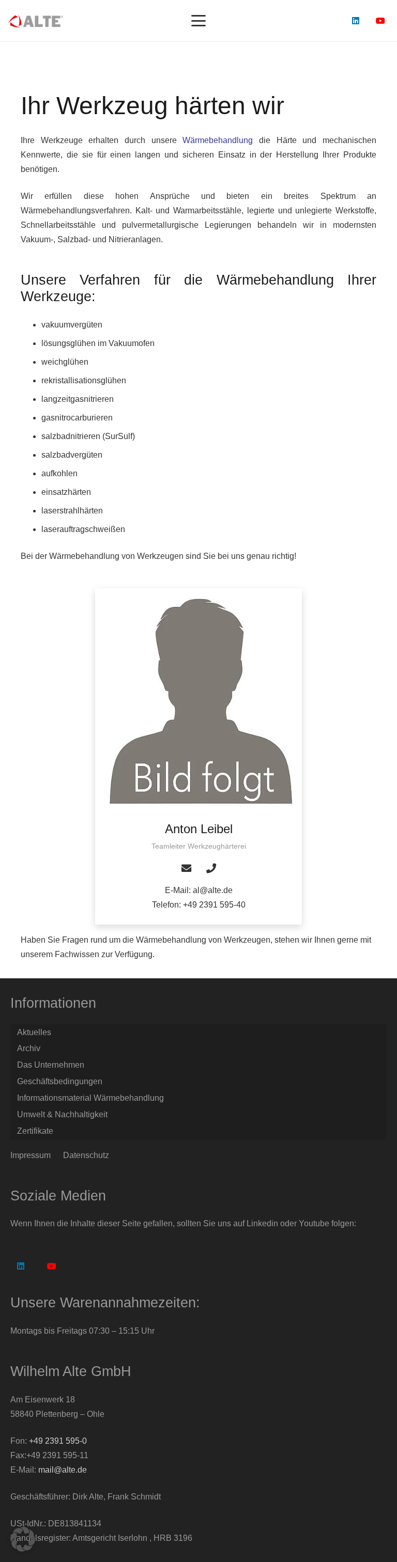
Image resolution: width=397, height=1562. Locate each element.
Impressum (30, 1155)
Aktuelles (34, 1032)
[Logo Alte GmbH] (35, 20)
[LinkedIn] (355, 20)
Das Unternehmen (50, 1064)
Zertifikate (35, 1131)
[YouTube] (380, 20)
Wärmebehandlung (217, 140)
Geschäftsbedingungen (59, 1081)
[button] (198, 20)
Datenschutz (86, 1155)
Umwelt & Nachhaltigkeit (62, 1114)
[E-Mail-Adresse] (186, 868)
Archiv (28, 1048)
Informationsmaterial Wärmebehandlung (90, 1098)
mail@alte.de (62, 1469)
